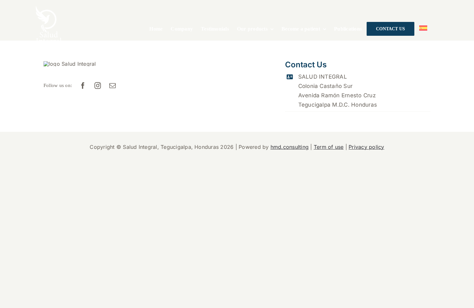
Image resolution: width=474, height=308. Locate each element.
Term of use (329, 147)
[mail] (113, 85)
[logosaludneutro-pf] (49, 8)
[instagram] (98, 85)
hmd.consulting (290, 147)
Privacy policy (366, 147)
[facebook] (83, 85)
